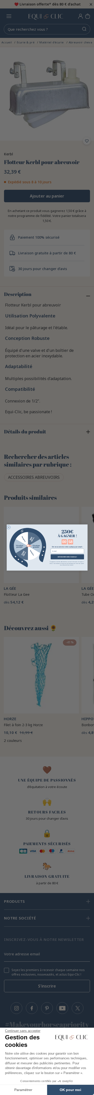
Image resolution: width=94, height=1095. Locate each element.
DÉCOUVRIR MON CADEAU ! (67, 556)
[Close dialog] (8, 527)
